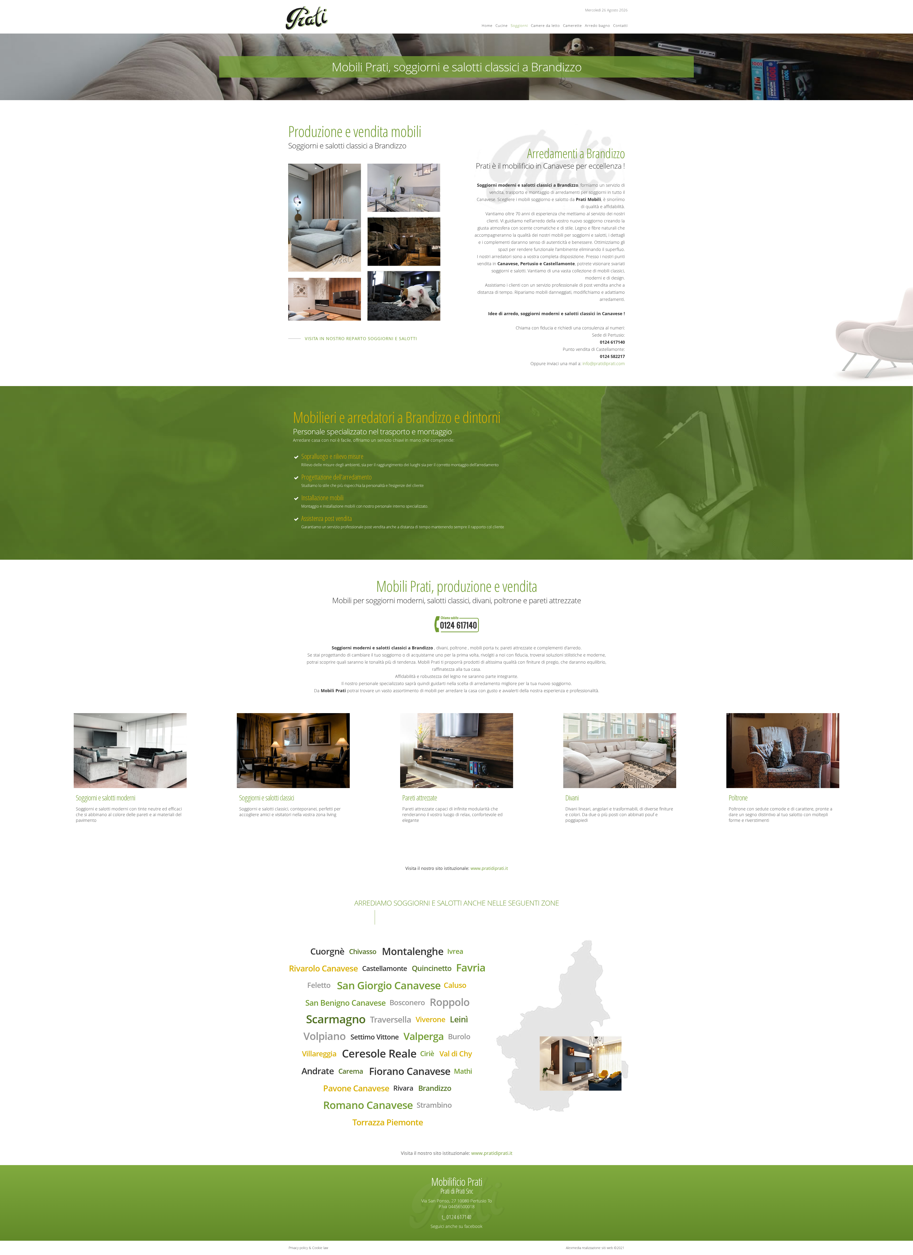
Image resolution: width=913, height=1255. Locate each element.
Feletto (318, 985)
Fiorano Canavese (409, 1071)
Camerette (572, 25)
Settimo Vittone (374, 1036)
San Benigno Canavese (345, 1002)
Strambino (434, 1105)
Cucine (501, 25)
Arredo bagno (597, 25)
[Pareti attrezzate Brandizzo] (456, 750)
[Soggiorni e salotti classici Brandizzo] (293, 750)
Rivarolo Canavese (323, 968)
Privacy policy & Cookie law (308, 1247)
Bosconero (407, 1002)
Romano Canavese (368, 1105)
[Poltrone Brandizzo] (782, 750)
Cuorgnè (327, 951)
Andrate (317, 1071)
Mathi (463, 1071)
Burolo (459, 1036)
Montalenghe (412, 951)
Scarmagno (335, 1019)
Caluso (455, 985)
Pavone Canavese (356, 1088)
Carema (350, 1071)
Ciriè (427, 1053)
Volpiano (324, 1036)
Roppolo (450, 1002)
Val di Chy (455, 1054)
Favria (471, 967)
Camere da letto (545, 25)
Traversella (390, 1019)
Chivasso (362, 951)
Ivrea (455, 951)
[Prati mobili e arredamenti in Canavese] (306, 18)
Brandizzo (434, 1088)
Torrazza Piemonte (387, 1122)
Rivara (403, 1088)
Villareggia (319, 1054)
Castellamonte (384, 968)
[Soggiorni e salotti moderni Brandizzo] (130, 750)
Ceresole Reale (379, 1053)
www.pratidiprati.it (489, 868)
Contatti (620, 25)
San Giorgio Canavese (389, 985)
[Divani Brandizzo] (619, 750)
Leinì (459, 1019)
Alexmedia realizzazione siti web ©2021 (595, 1247)
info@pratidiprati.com (604, 363)
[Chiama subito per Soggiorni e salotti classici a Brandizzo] (456, 624)
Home (487, 25)
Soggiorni (519, 25)
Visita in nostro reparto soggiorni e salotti (361, 338)
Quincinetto (432, 968)
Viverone (430, 1019)
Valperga (423, 1036)
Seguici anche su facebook (456, 1226)
